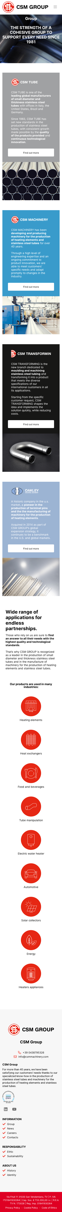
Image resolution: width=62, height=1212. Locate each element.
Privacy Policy (12, 1207)
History (11, 1170)
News (10, 1128)
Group (11, 1124)
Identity (11, 1175)
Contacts (12, 1137)
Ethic (10, 1151)
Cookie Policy (31, 1207)
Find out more (31, 152)
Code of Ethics (49, 1207)
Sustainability (15, 1156)
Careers (12, 1133)
